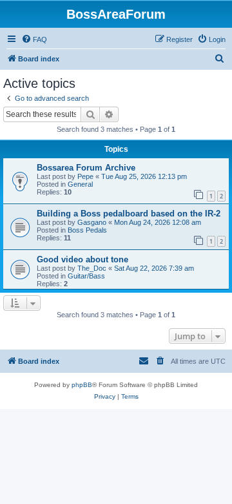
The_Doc (91, 268)
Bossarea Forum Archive (86, 168)
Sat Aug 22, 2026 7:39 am (154, 268)
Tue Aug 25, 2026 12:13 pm (144, 176)
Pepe (85, 176)
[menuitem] (34, 39)
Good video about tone (82, 259)
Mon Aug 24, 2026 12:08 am (157, 222)
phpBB (82, 384)
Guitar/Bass (86, 276)
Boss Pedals (87, 230)
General (80, 184)
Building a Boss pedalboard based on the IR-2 (128, 213)
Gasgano (91, 222)
